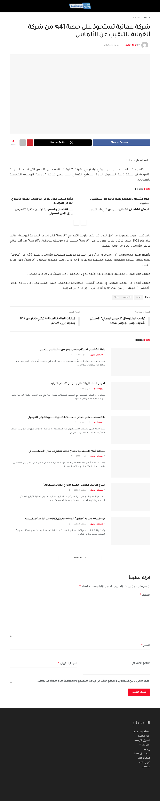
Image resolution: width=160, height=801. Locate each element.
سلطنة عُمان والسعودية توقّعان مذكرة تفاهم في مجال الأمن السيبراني (66, 451)
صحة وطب (144, 758)
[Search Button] (13, 6)
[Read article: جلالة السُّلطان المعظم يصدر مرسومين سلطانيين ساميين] (130, 362)
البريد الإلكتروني (67, 663)
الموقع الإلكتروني (141, 663)
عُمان (116, 297)
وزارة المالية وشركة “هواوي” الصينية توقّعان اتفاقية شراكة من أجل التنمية (65, 519)
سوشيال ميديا (142, 754)
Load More (80, 558)
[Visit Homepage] (80, 6)
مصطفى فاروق (96, 355)
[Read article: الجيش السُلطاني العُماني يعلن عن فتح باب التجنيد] (130, 396)
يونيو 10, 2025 (111, 45)
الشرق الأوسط (141, 740)
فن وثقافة (144, 762)
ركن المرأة (144, 745)
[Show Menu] (146, 6)
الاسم (145, 645)
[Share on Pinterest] (30, 142)
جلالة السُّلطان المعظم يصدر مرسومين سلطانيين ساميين (72, 349)
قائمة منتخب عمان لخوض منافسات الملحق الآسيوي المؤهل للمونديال (66, 417)
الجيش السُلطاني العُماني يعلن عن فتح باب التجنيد (119, 209)
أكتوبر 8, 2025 (81, 355)
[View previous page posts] (83, 223)
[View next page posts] (76, 223)
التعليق (145, 595)
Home (147, 18)
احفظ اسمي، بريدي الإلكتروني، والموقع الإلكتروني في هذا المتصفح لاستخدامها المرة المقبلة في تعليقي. (93, 681)
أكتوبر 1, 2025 (81, 457)
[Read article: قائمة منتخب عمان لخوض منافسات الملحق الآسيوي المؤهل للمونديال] (130, 430)
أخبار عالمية (144, 736)
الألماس (127, 297)
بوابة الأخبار (131, 45)
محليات (136, 18)
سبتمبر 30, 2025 (80, 490)
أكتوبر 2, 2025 (85, 389)
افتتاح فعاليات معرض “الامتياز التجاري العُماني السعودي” (74, 485)
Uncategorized (141, 732)
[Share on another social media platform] (23, 142)
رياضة (147, 749)
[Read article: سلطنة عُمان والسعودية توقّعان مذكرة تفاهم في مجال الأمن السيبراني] (130, 464)
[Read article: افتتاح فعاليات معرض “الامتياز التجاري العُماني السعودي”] (130, 497)
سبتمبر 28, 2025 (80, 524)
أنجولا (138, 297)
